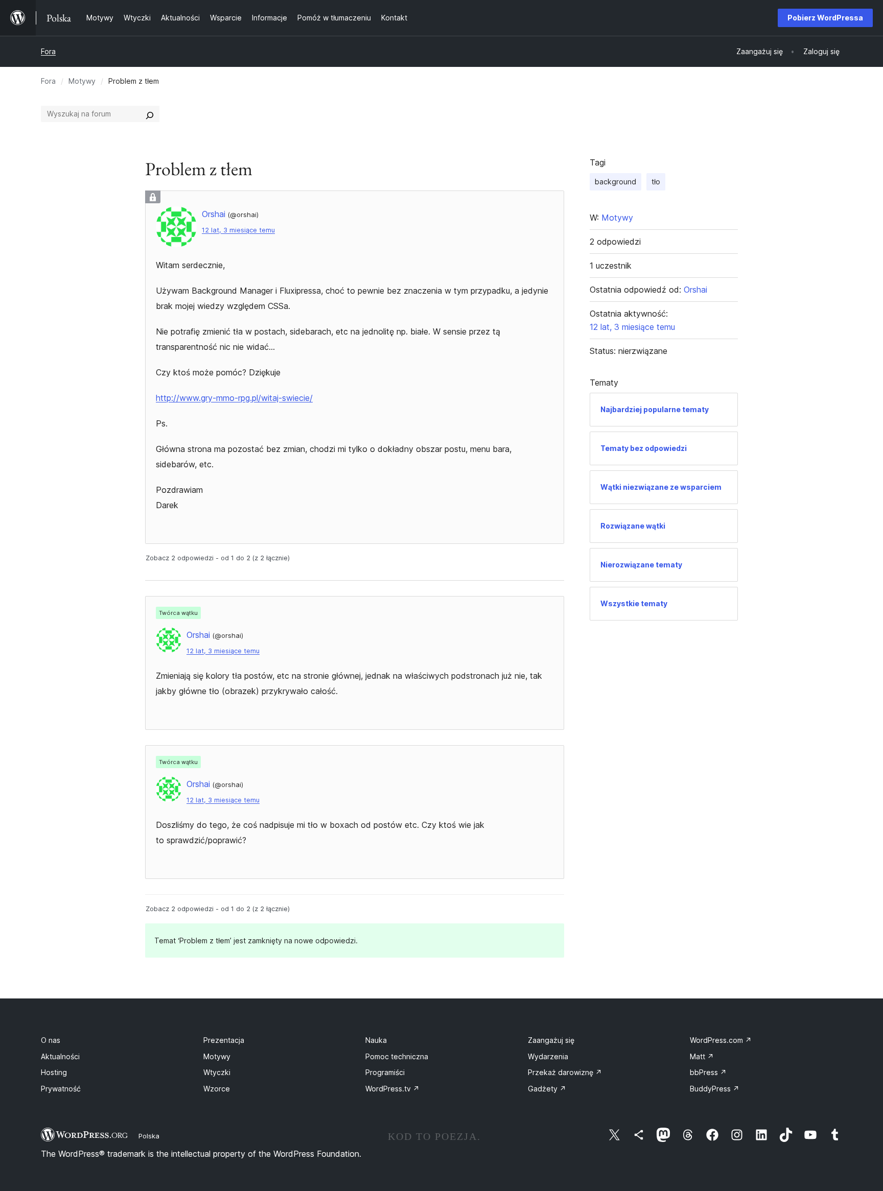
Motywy (82, 81)
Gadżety (547, 1088)
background (615, 181)
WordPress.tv (392, 1088)
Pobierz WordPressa (825, 17)
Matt (702, 1056)
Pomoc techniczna (396, 1056)
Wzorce (216, 1088)
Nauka (376, 1040)
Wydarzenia (548, 1056)
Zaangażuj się (551, 1040)
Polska (148, 1136)
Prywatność (61, 1088)
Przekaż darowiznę (565, 1072)
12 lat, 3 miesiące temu (238, 230)
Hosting (54, 1072)
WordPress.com (721, 1040)
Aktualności (60, 1056)
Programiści (385, 1072)
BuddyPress (714, 1088)
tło (656, 181)
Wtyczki (216, 1072)
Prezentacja (223, 1040)
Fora (48, 51)
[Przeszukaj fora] (149, 114)
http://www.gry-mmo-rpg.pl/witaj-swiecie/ (234, 398)
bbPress (708, 1072)
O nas (50, 1040)
